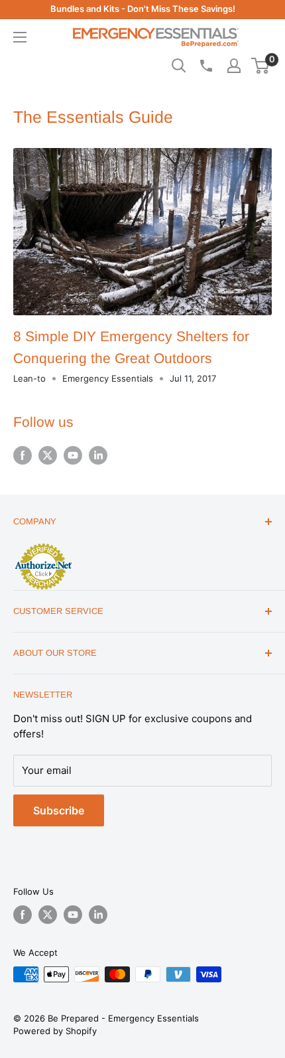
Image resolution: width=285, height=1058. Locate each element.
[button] (260, 66)
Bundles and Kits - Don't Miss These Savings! (142, 8)
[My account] (234, 65)
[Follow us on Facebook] (22, 455)
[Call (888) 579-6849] (205, 66)
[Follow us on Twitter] (47, 455)
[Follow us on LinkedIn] (98, 455)
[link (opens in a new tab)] (43, 545)
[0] (261, 66)
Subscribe (58, 810)
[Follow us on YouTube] (73, 455)
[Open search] (179, 65)
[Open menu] (20, 37)
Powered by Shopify (55, 1030)
